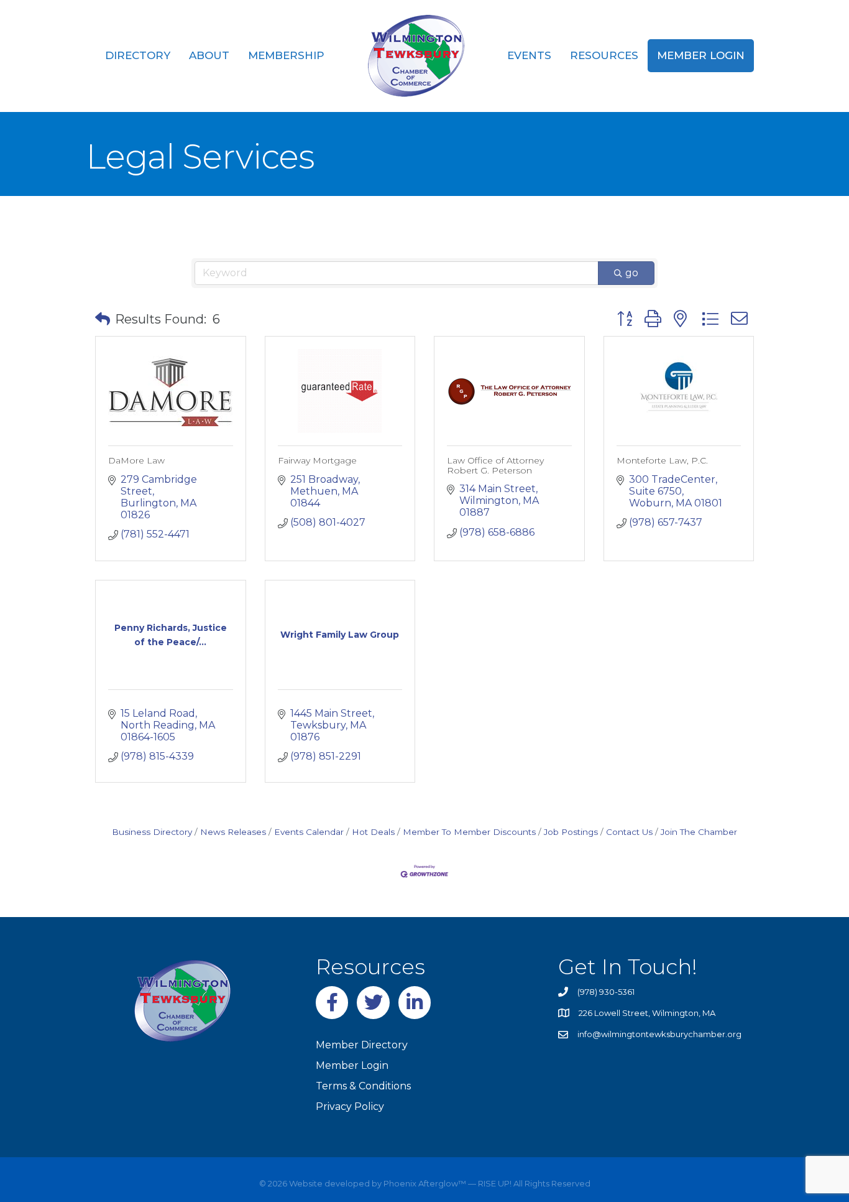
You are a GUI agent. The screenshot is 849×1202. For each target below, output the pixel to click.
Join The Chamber (699, 832)
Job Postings (571, 832)
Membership (286, 55)
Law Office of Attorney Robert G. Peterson (495, 465)
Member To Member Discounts (469, 832)
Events (529, 55)
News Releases (233, 832)
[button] (102, 319)
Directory (137, 55)
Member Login (701, 55)
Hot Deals (373, 832)
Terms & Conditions (363, 1086)
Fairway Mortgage (317, 460)
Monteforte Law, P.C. (662, 460)
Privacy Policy (350, 1106)
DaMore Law (136, 460)
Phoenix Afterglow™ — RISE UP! (447, 1183)
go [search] (631, 273)
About (209, 55)
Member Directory (362, 1045)
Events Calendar (309, 832)
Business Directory (152, 832)
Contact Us (629, 832)
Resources (604, 55)
